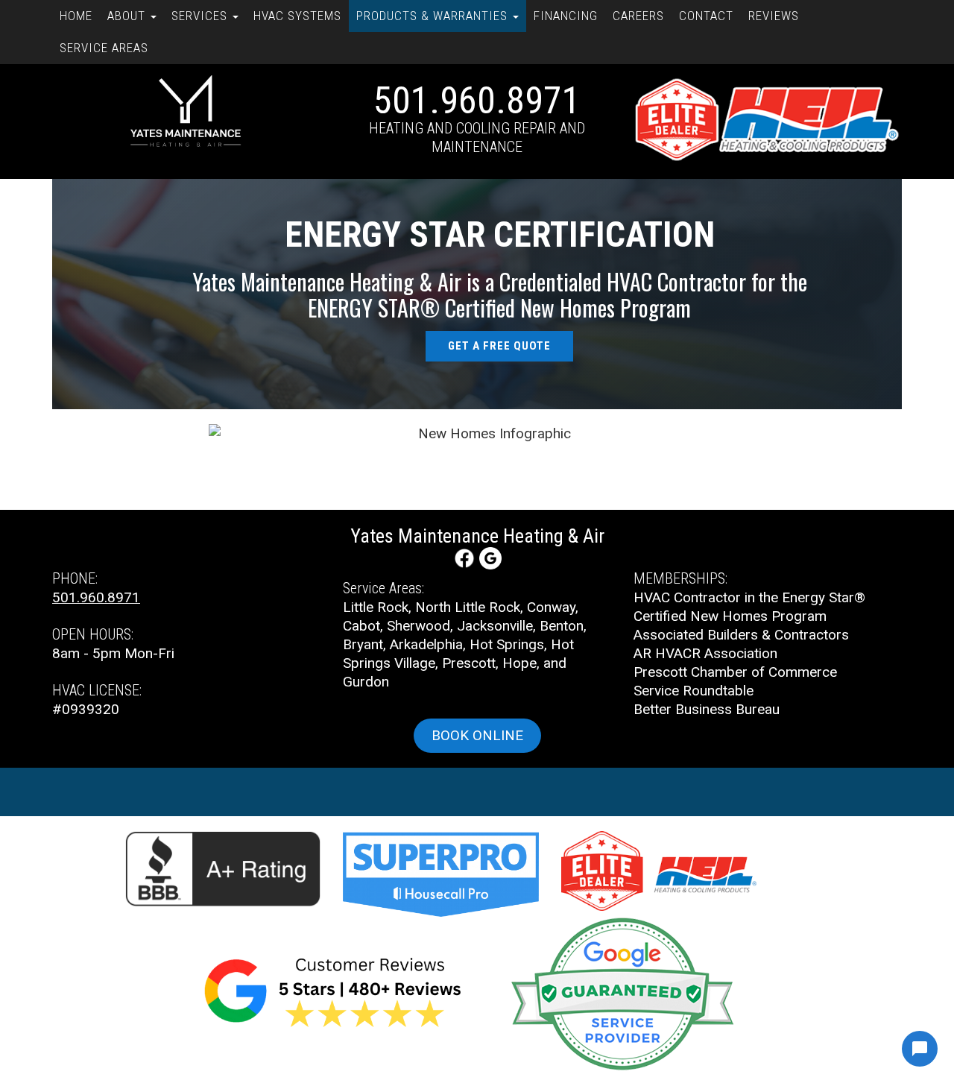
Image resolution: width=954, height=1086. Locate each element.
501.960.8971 (477, 100)
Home (76, 15)
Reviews (773, 15)
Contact (706, 15)
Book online (477, 735)
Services (201, 15)
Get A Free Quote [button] (499, 346)
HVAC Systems (297, 15)
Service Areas (104, 47)
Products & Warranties (433, 15)
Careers (638, 15)
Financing (566, 15)
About (128, 15)
